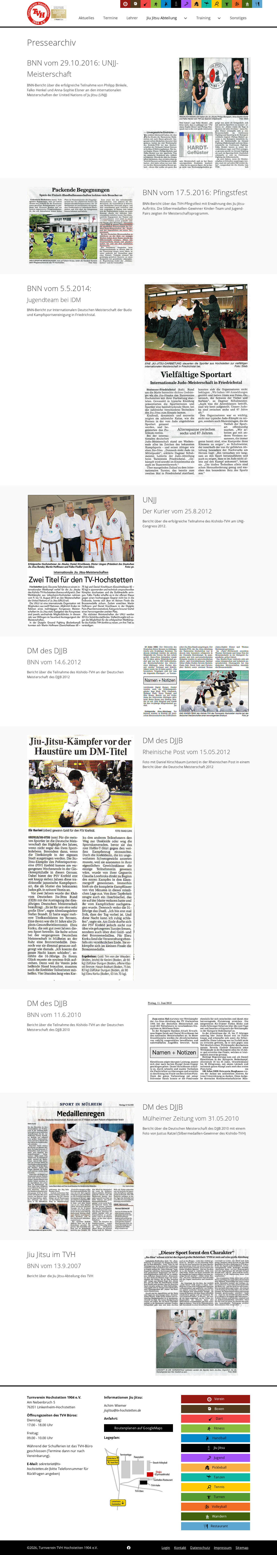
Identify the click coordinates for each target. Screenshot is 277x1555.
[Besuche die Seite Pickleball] (196, 4)
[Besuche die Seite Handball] (166, 4)
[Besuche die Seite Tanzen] (206, 4)
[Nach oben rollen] (268, 1546)
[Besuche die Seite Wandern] (247, 4)
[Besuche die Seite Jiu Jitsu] (176, 4)
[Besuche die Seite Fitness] (156, 4)
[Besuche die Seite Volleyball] (237, 4)
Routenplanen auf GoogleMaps (138, 1428)
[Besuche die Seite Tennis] (217, 4)
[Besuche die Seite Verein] (125, 4)
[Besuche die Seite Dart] (146, 4)
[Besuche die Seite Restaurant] (257, 4)
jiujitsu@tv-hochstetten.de (122, 1410)
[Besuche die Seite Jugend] (186, 4)
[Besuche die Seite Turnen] (227, 4)
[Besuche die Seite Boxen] (135, 4)
